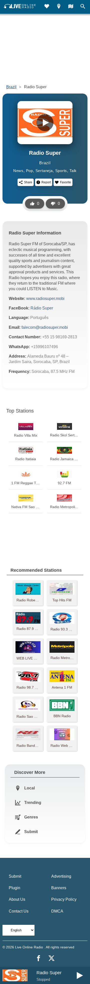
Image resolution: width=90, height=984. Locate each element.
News (18, 171)
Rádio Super (41, 308)
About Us (17, 899)
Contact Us (18, 911)
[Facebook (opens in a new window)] (38, 958)
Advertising (61, 876)
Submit (15, 876)
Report (46, 182)
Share (28, 182)
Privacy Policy (63, 899)
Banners (58, 888)
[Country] (71, 7)
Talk (73, 171)
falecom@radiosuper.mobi (45, 327)
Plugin (14, 888)
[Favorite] (47, 7)
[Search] (83, 7)
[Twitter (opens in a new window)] (52, 958)
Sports (61, 171)
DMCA (57, 911)
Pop (29, 171)
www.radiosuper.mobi (45, 298)
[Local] (59, 7)
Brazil (11, 87)
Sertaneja (44, 171)
